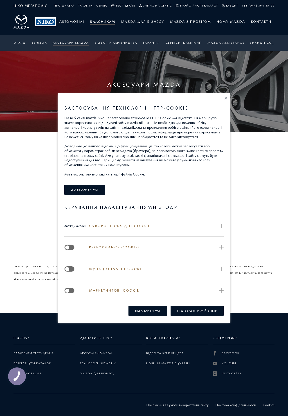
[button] (225, 98)
